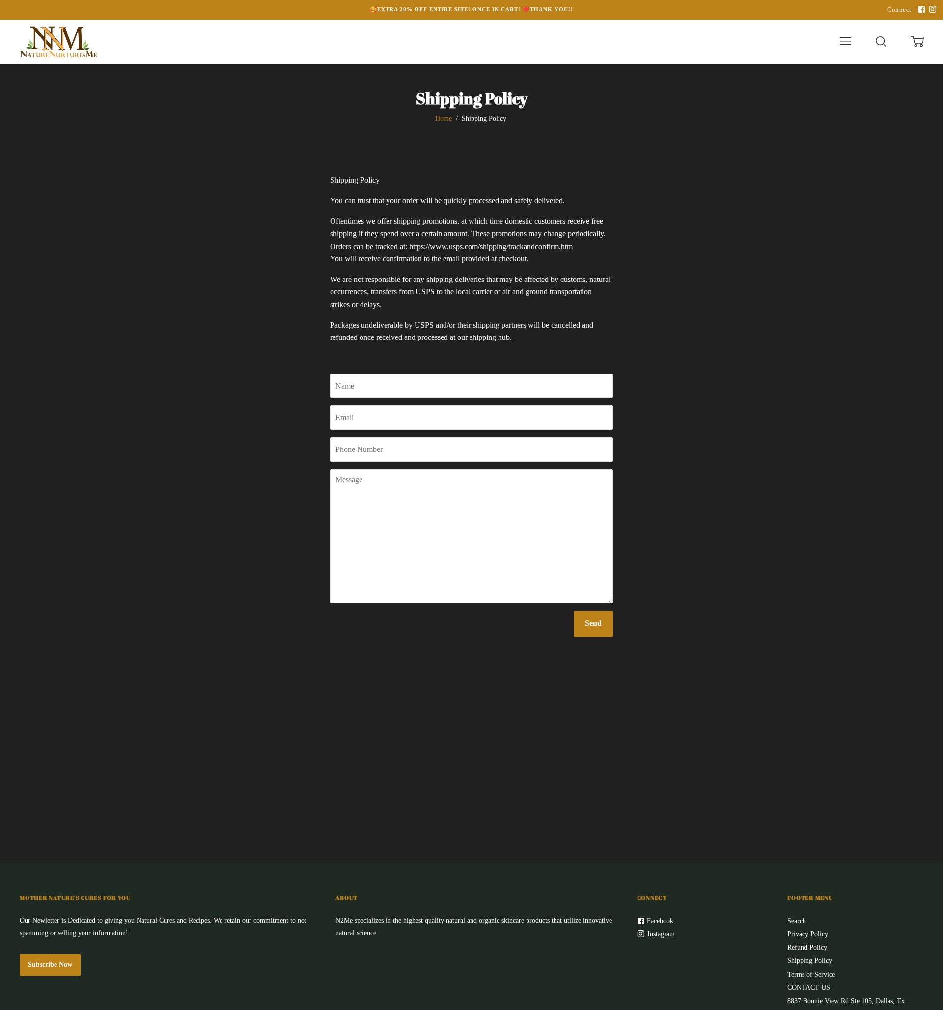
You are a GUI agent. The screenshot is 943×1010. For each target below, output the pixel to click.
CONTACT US (808, 987)
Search (796, 921)
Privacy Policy (807, 934)
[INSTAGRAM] (931, 10)
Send (593, 623)
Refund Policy (807, 947)
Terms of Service (811, 974)
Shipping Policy (809, 960)
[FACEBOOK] (920, 10)
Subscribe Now (50, 964)
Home (443, 118)
